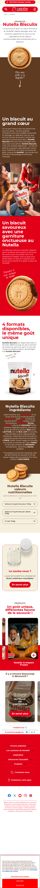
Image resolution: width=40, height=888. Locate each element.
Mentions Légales (17, 807)
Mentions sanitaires (29, 807)
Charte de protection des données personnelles (16, 809)
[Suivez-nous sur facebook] (9, 795)
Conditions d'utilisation (22, 806)
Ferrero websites (18, 746)
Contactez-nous (18, 727)
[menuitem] (18, 750)
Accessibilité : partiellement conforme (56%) (20, 811)
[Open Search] (6, 9)
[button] (34, 374)
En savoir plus (20, 585)
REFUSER (20, 881)
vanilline (8, 425)
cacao (20, 421)
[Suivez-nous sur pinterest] (30, 795)
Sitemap (33, 809)
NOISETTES (26, 415)
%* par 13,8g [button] (10, 521)
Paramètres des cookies (20, 876)
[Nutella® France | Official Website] (20, 9)
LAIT (23, 419)
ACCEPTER (20, 885)
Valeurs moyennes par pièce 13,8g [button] (17, 512)
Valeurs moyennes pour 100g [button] (18, 504)
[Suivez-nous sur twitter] (14, 795)
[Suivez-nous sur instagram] (25, 795)
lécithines (22, 423)
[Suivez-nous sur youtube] (20, 795)
